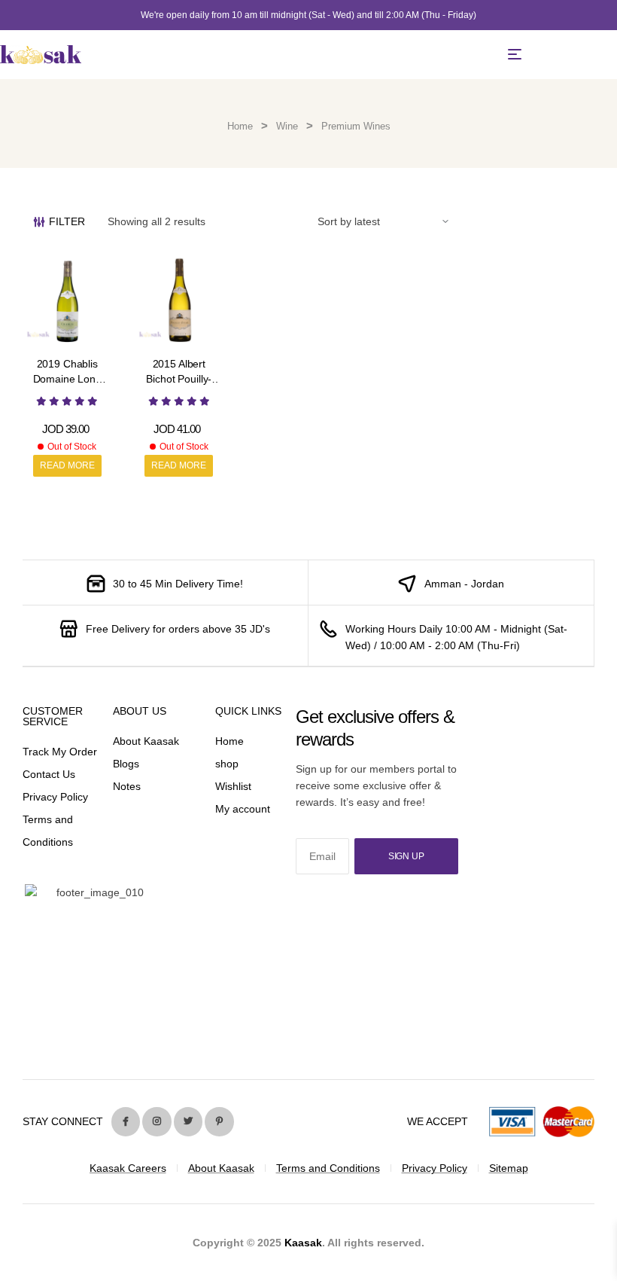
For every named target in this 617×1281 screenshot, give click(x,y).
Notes (127, 786)
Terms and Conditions (328, 1168)
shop (227, 764)
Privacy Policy (55, 797)
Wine (287, 126)
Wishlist (233, 786)
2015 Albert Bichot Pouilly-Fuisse (178, 378)
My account (242, 809)
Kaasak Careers (128, 1168)
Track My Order (60, 752)
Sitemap (508, 1168)
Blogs (126, 764)
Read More (67, 465)
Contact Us (49, 774)
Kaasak (303, 1243)
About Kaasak (146, 741)
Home (240, 126)
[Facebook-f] (125, 1121)
